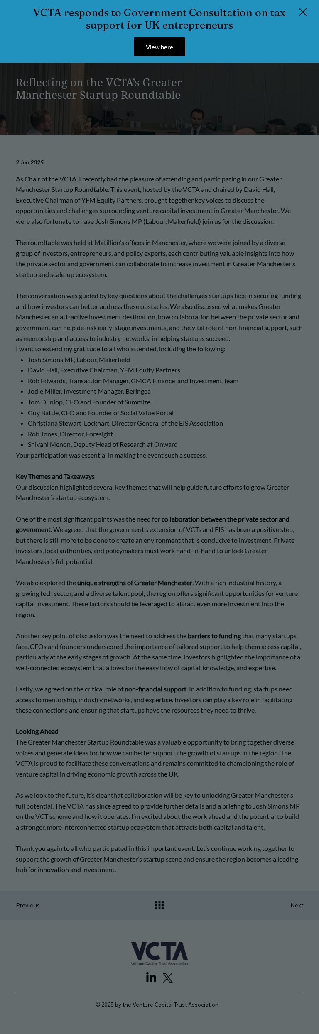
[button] (303, 12)
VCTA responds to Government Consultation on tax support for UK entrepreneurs (159, 18)
